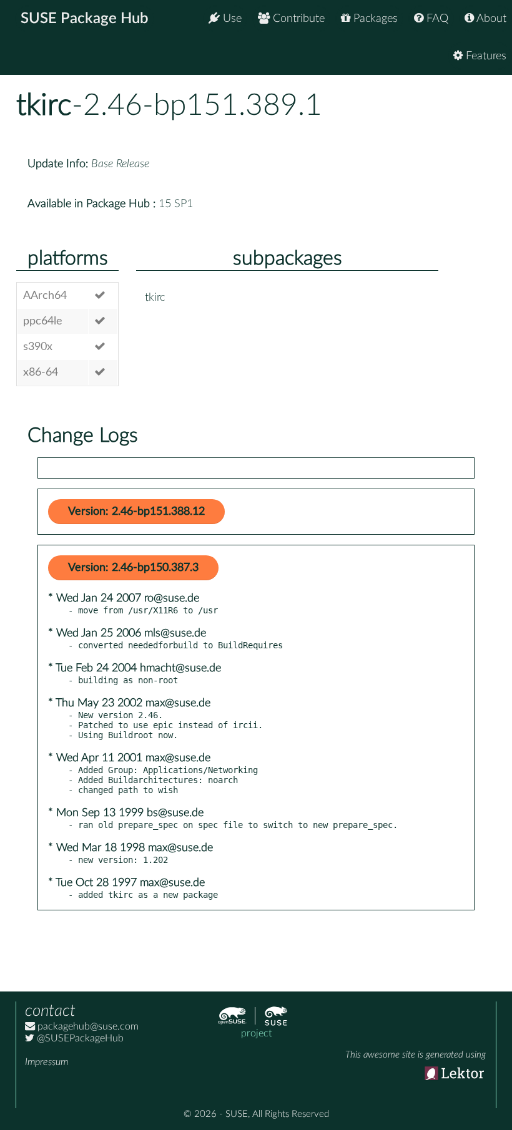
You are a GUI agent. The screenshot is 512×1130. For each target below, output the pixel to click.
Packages (374, 18)
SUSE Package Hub (85, 18)
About (490, 18)
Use (231, 18)
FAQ (435, 18)
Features (484, 56)
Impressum (46, 1062)
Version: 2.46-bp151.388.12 (136, 511)
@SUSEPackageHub (79, 1038)
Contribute (297, 18)
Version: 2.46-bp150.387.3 (133, 567)
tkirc (44, 105)
